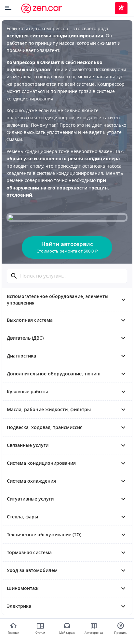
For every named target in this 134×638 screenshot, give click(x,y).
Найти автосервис (67, 247)
